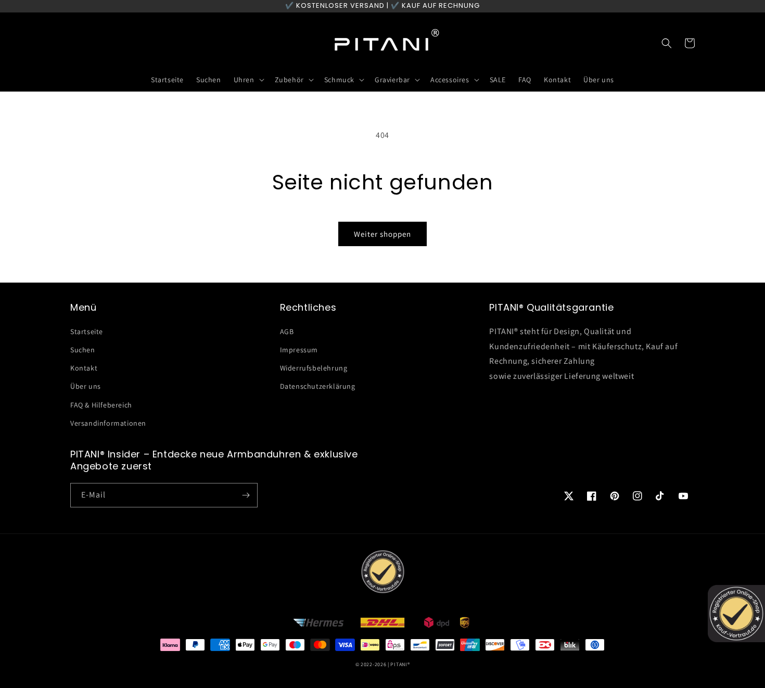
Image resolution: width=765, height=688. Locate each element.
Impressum (299, 349)
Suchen (82, 349)
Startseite (86, 331)
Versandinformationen (108, 423)
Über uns (85, 386)
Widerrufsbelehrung (314, 368)
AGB (287, 331)
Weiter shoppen (382, 234)
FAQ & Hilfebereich (101, 405)
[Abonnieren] (245, 495)
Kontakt (83, 368)
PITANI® (400, 664)
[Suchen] (666, 43)
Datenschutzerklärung (317, 386)
